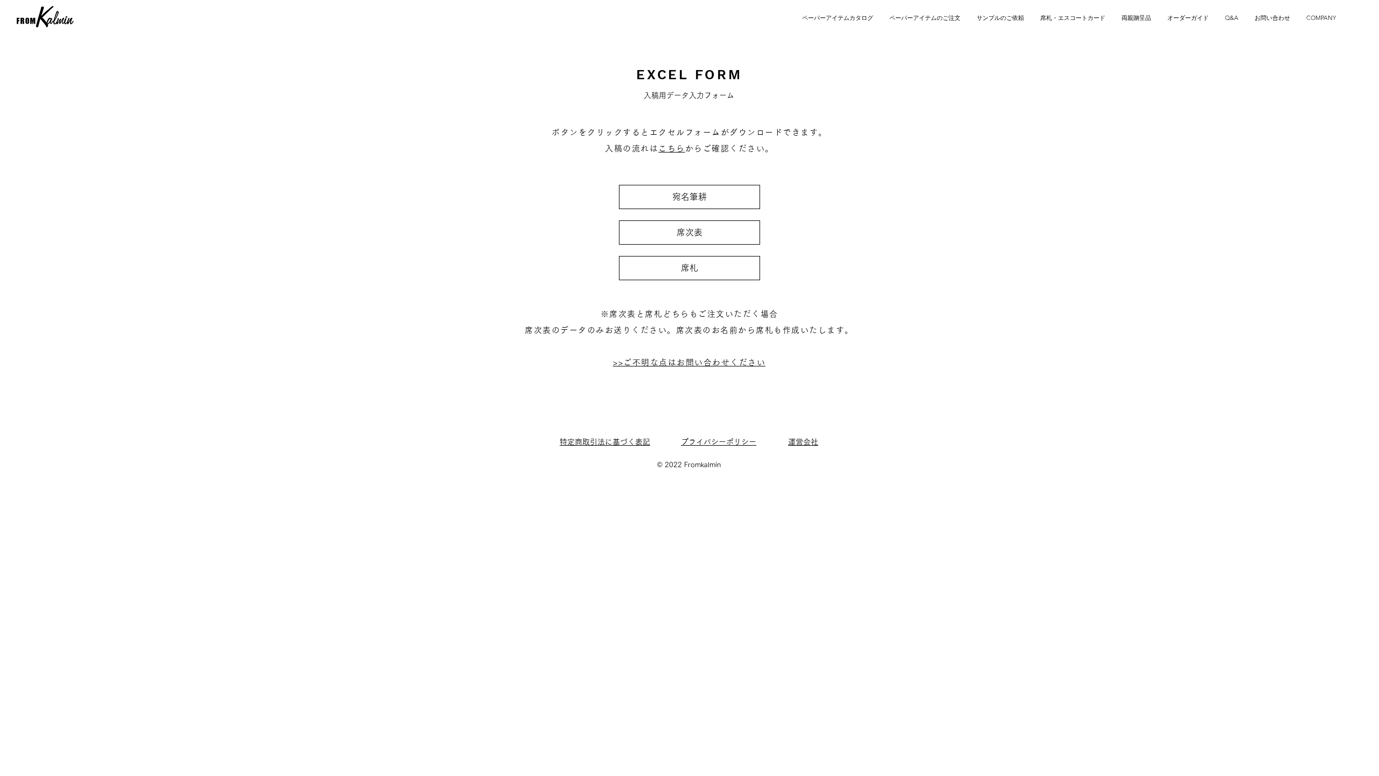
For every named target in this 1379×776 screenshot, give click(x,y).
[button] (1072, 17)
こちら (671, 148)
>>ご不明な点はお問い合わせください (689, 362)
